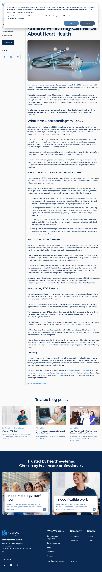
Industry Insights (7, 35)
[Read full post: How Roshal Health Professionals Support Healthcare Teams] (85, 415)
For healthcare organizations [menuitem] (52, 537)
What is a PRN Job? (10, 431)
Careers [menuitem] (50, 556)
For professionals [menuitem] (53, 543)
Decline (87, 23)
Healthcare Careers (18, 428)
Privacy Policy (73, 561)
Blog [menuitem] (49, 547)
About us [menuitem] (50, 552)
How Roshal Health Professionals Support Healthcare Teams (83, 432)
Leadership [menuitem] (74, 540)
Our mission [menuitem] (74, 536)
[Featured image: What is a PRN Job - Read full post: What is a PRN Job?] (17, 415)
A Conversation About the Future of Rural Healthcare (50, 432)
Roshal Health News (8, 31)
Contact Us (8, 42)
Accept (71, 23)
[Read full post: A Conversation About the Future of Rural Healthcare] (51, 415)
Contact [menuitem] (90, 536)
